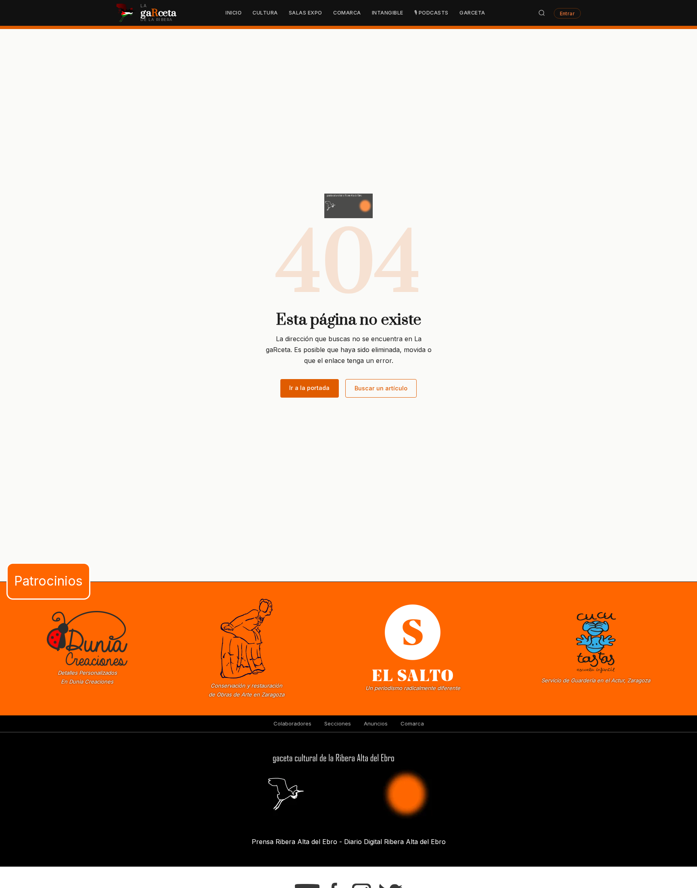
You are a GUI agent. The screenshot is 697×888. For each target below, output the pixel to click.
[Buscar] (541, 13)
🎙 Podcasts (431, 13)
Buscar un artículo (381, 388)
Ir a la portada (309, 387)
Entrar (567, 13)
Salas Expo (305, 13)
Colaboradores (292, 723)
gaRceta (472, 13)
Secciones (337, 723)
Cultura (265, 13)
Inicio (233, 13)
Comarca (347, 13)
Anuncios (376, 723)
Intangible (387, 13)
